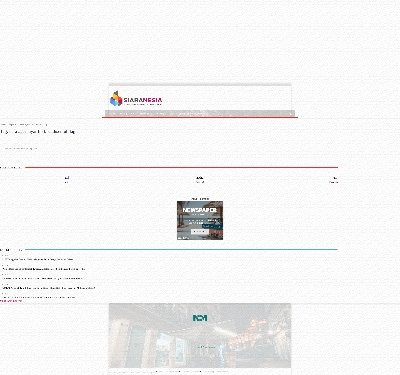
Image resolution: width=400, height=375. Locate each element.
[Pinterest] (137, 354)
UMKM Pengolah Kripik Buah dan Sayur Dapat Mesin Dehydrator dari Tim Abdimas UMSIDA (48, 288)
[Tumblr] (145, 354)
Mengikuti (200, 175)
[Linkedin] (129, 354)
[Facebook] (112, 354)
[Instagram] (120, 354)
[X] (154, 354)
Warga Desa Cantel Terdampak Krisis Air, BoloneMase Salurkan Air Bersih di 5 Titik (43, 269)
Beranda (4, 124)
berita (5, 256)
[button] (291, 113)
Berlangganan (334, 175)
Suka (66, 175)
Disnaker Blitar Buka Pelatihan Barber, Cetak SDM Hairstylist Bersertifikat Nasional (43, 278)
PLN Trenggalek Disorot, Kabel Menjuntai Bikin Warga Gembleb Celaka (37, 259)
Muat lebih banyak (11, 300)
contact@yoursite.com (205, 347)
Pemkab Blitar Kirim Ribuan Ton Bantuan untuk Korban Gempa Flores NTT (39, 297)
